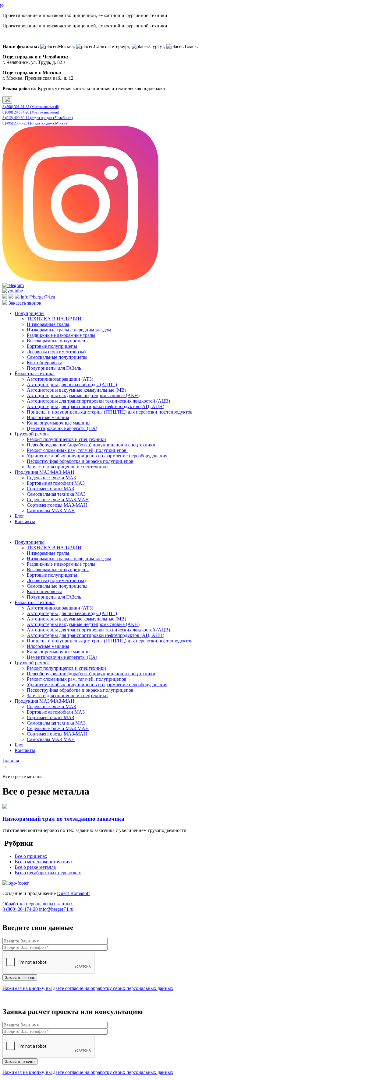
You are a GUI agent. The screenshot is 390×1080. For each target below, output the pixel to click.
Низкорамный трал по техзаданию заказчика (63, 819)
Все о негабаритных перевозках (48, 872)
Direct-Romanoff (73, 893)
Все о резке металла (35, 867)
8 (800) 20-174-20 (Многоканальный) (30, 112)
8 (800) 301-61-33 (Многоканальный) (30, 107)
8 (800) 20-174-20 (20, 909)
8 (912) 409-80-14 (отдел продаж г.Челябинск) (37, 118)
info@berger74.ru (38, 296)
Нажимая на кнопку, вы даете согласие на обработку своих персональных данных (87, 988)
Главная (10, 760)
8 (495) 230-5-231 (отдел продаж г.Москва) (35, 123)
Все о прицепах (31, 856)
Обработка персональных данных (37, 903)
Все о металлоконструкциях (44, 861)
